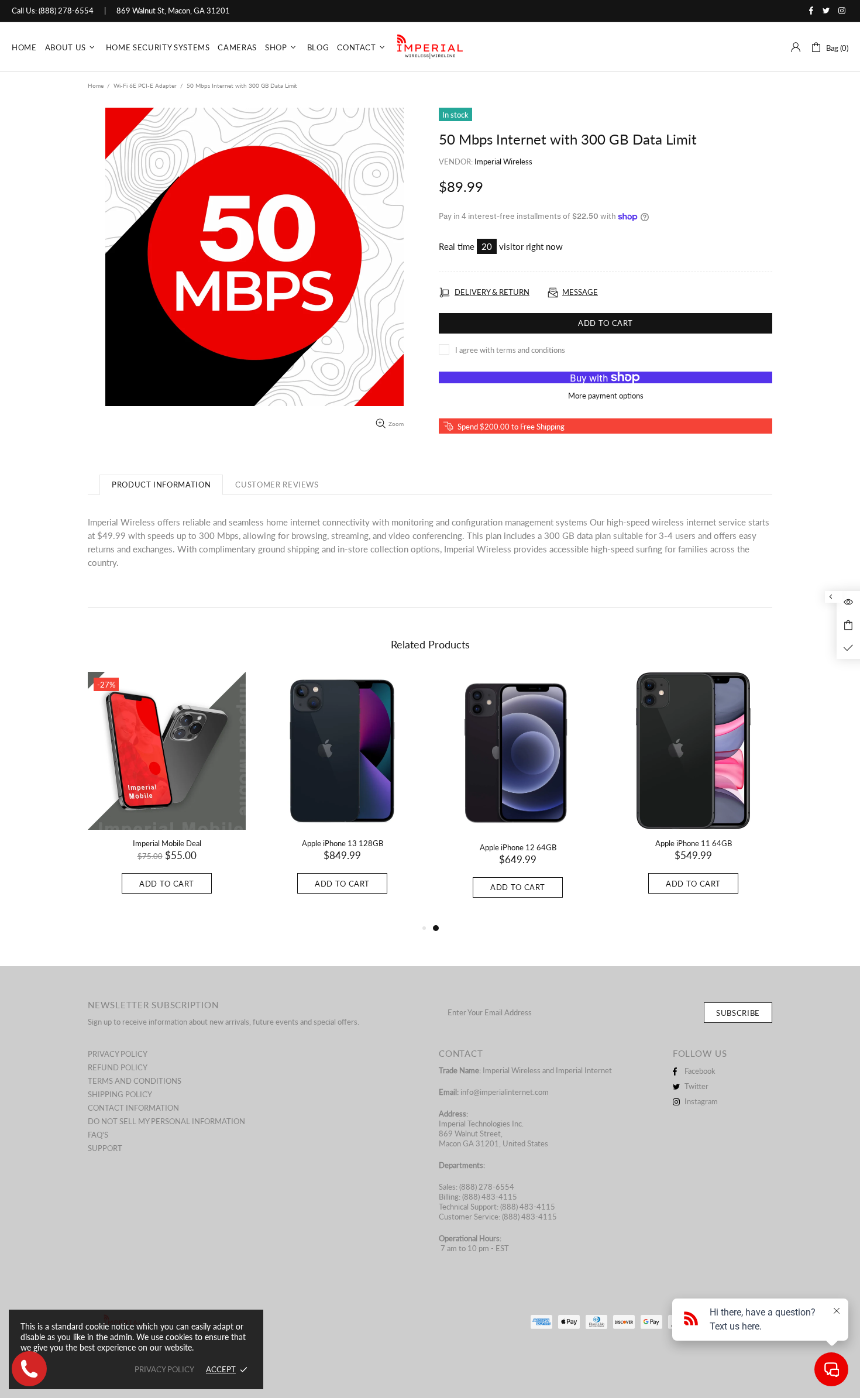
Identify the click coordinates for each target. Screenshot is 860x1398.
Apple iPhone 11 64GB (693, 843)
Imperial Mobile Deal (167, 843)
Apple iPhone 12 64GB (518, 847)
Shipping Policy (120, 1094)
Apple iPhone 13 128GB (342, 843)
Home (96, 85)
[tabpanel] (518, 796)
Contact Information (133, 1107)
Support (105, 1148)
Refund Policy (117, 1067)
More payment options (606, 395)
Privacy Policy (117, 1054)
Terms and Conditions (134, 1081)
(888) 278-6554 (66, 10)
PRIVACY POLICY (164, 1369)
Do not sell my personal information (166, 1121)
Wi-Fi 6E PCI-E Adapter (145, 85)
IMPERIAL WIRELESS (430, 47)
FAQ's (98, 1134)
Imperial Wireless (503, 161)
